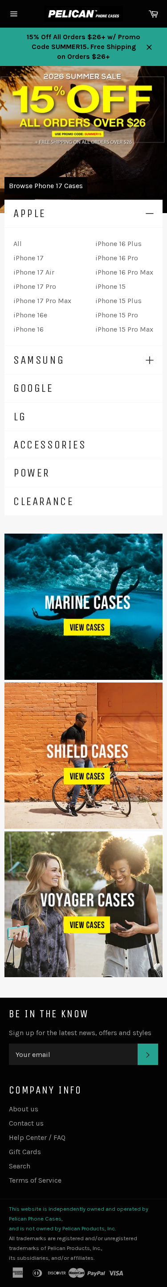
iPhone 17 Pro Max (42, 300)
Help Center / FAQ (37, 1137)
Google (33, 388)
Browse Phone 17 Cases (46, 185)
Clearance (43, 501)
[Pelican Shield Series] (83, 826)
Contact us (26, 1123)
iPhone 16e (30, 315)
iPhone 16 (28, 329)
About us (23, 1109)
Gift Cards (25, 1151)
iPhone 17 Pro (34, 286)
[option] (83, 139)
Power (31, 473)
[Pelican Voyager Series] (83, 974)
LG (19, 417)
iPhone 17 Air (33, 272)
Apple (29, 213)
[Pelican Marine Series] (83, 677)
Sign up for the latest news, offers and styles (80, 1032)
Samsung (38, 360)
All (17, 243)
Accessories (49, 445)
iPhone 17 (28, 258)
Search (19, 1166)
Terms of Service (35, 1180)
